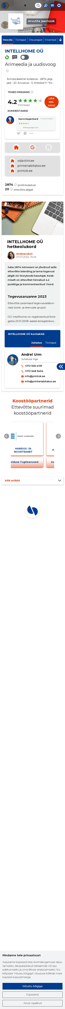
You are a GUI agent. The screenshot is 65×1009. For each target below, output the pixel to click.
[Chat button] (45, 5)
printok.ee (25, 171)
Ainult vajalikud (33, 1003)
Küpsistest (32, 994)
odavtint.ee (26, 161)
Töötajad (20, 39)
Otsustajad (35, 39)
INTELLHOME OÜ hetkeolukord (25, 244)
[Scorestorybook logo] (4, 5)
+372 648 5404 (34, 371)
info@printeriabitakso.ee (40, 381)
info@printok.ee (35, 376)
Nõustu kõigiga (32, 986)
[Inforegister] (48, 147)
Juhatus (36, 342)
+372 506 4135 (33, 365)
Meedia (7, 39)
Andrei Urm (31, 354)
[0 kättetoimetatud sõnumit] (14, 57)
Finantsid (50, 39)
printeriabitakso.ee (32, 166)
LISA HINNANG (51, 102)
